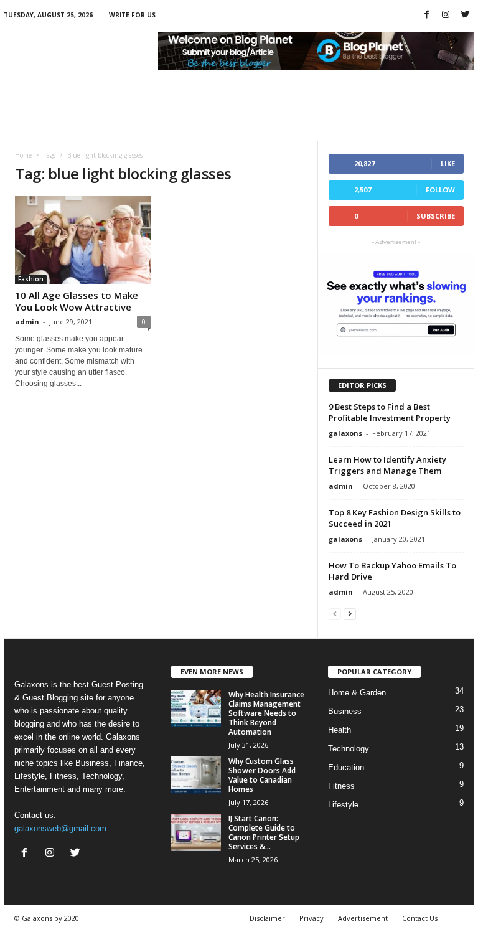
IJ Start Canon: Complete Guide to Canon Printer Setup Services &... (263, 832)
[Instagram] (445, 15)
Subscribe (435, 215)
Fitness (341, 786)
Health (339, 730)
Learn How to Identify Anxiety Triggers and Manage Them (387, 465)
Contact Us (420, 918)
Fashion (31, 279)
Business (345, 711)
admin (27, 321)
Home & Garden (357, 692)
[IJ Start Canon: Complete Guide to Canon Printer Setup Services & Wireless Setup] (196, 832)
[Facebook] (426, 15)
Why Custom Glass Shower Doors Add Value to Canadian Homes (262, 775)
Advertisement (363, 918)
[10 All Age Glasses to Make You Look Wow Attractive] (83, 240)
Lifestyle (343, 804)
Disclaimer (267, 918)
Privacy (311, 918)
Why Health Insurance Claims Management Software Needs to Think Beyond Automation (266, 713)
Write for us (132, 15)
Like (448, 163)
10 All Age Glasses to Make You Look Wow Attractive (76, 301)
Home (23, 155)
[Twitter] (464, 15)
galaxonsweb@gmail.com (60, 828)
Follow (440, 189)
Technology (348, 748)
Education (346, 767)
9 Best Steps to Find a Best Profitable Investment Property (390, 412)
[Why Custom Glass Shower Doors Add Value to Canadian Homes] (196, 775)
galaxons (345, 433)
